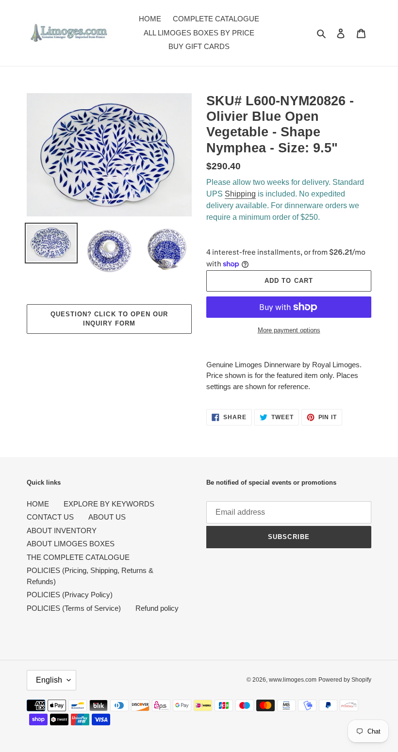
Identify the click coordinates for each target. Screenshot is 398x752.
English (49, 680)
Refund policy (157, 608)
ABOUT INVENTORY (62, 530)
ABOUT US (107, 517)
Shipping (240, 194)
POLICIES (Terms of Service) (74, 608)
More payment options (289, 330)
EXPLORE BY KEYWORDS (109, 504)
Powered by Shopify (344, 679)
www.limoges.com (292, 679)
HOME (38, 504)
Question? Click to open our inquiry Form (109, 319)
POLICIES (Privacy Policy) (70, 594)
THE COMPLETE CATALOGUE (78, 557)
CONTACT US (50, 517)
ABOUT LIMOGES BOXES (71, 543)
